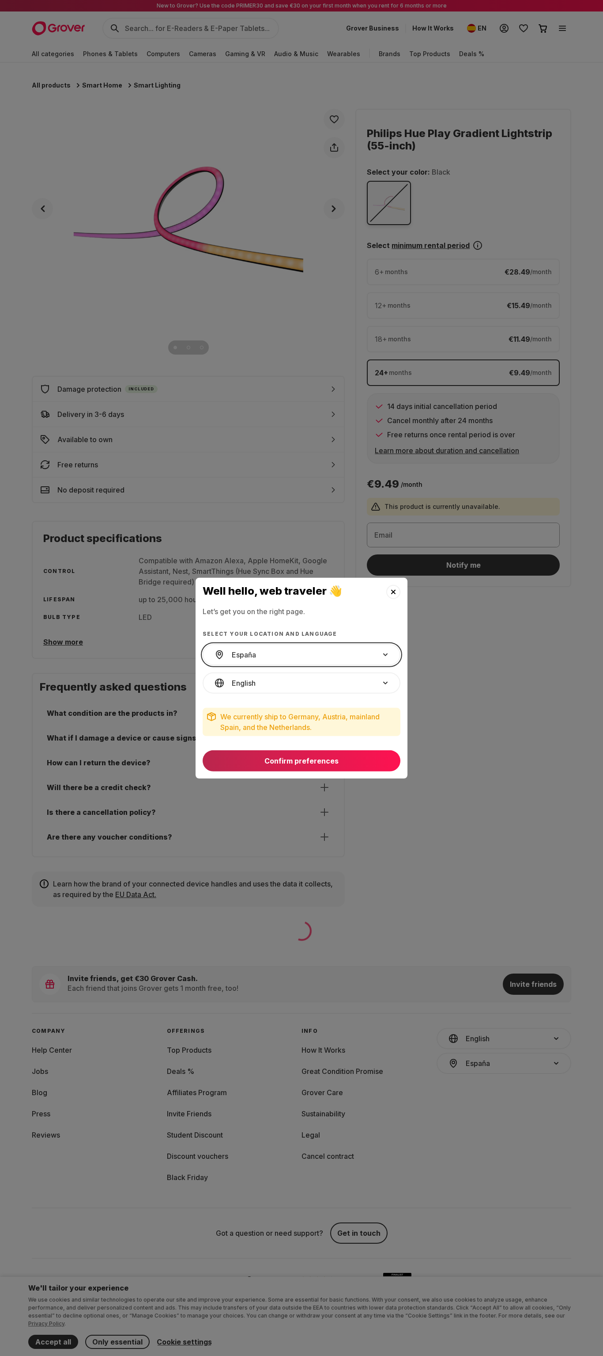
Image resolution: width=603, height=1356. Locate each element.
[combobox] (301, 654)
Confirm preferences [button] (301, 760)
